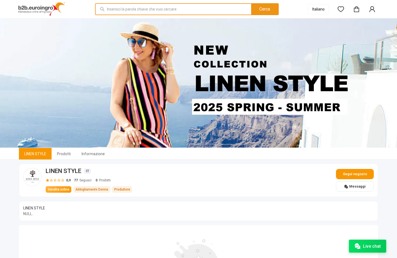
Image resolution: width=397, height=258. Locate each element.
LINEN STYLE (35, 154)
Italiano (318, 9)
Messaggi (357, 186)
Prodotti (64, 154)
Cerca (264, 9)
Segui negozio (355, 174)
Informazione (93, 154)
